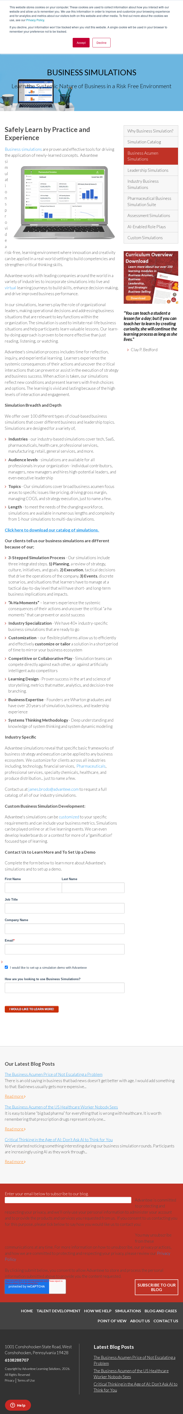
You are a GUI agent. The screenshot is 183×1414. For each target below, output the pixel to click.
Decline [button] (102, 43)
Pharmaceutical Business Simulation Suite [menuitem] (149, 201)
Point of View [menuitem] (112, 1320)
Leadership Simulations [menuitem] (147, 170)
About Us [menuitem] (140, 1320)
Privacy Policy (35, 20)
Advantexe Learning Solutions (41, 1369)
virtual (11, 287)
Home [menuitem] (27, 1310)
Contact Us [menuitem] (165, 1320)
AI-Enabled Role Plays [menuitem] (146, 226)
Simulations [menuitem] (128, 1310)
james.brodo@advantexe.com (53, 789)
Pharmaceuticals (91, 766)
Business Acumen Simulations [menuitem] (142, 156)
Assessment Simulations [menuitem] (148, 215)
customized (69, 816)
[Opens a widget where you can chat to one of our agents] (18, 1406)
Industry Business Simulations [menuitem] (143, 184)
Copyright (11, 1369)
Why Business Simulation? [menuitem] (150, 130)
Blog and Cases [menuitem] (161, 1310)
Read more (14, 1096)
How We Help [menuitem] (98, 1310)
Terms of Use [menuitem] (26, 1380)
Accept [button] (81, 43)
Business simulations (24, 149)
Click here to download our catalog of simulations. (52, 529)
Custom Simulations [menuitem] (145, 237)
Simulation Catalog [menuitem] (144, 141)
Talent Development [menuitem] (58, 1310)
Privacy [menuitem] (9, 1380)
